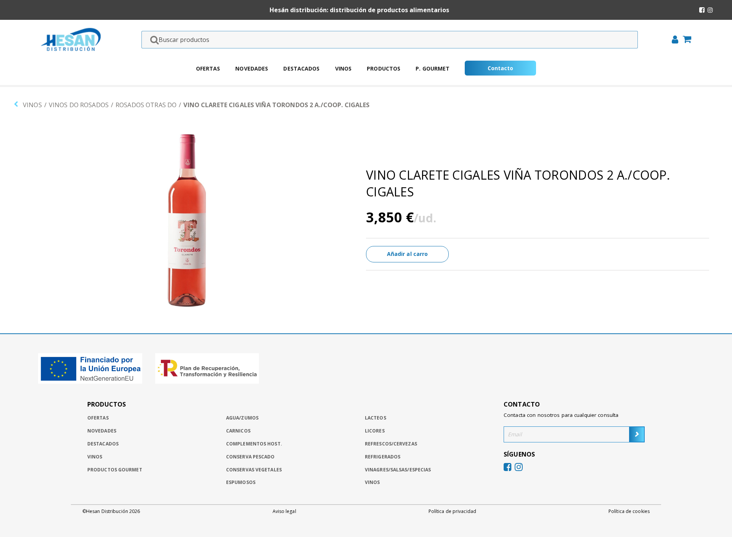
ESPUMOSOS (240, 482)
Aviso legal (284, 511)
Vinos (343, 68)
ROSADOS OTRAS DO (146, 105)
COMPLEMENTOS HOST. (254, 444)
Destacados (301, 68)
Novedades (251, 68)
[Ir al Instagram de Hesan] (710, 10)
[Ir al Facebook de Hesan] (702, 10)
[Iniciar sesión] (672, 40)
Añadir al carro (407, 253)
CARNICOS (238, 431)
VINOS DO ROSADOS (79, 105)
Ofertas (208, 68)
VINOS (32, 105)
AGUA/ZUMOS (242, 418)
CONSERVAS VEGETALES (254, 469)
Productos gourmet (114, 469)
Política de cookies (629, 511)
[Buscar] (152, 39)
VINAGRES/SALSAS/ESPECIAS (398, 469)
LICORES (375, 431)
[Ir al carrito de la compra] (684, 40)
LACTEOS (375, 418)
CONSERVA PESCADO (250, 456)
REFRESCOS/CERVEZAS (391, 444)
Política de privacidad (452, 511)
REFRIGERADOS (382, 456)
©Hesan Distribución (111, 511)
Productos (383, 68)
